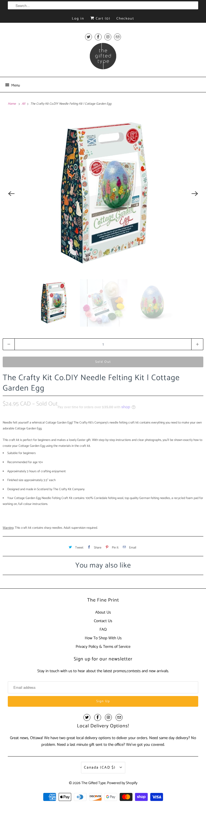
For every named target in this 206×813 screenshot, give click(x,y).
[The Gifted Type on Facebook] (98, 37)
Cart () (102, 18)
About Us (103, 612)
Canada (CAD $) (100, 768)
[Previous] (11, 193)
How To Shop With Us (103, 638)
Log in (78, 18)
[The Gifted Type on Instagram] (107, 37)
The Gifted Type (93, 783)
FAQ (103, 629)
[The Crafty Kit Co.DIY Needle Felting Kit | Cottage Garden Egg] (103, 193)
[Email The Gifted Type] (117, 37)
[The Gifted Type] (103, 58)
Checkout (125, 18)
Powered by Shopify (122, 783)
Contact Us (103, 621)
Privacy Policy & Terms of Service (103, 646)
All (24, 103)
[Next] (195, 193)
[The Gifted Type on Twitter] (88, 37)
